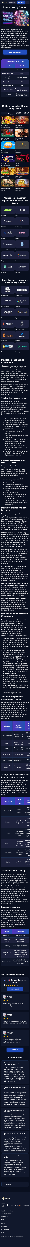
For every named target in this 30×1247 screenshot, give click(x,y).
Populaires (4, 113)
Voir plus (15, 1049)
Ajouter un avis (15, 989)
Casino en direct (12, 113)
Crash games (19, 113)
